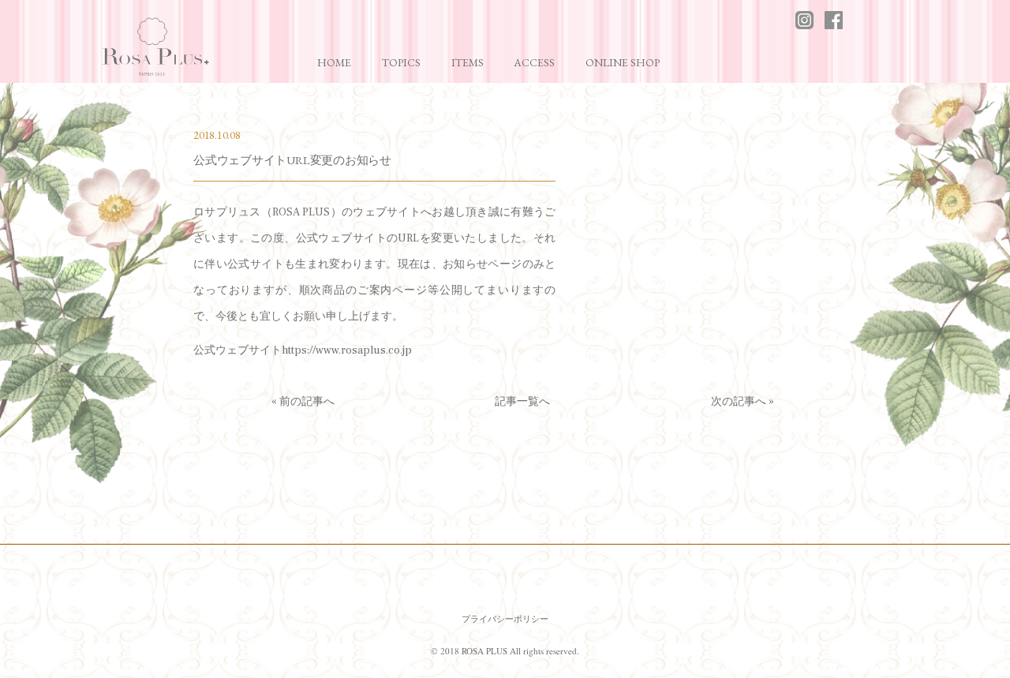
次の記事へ (738, 402)
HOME (334, 62)
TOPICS (401, 62)
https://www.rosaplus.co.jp (347, 350)
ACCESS (534, 62)
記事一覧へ (522, 402)
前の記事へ (307, 402)
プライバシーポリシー (505, 618)
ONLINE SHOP (622, 62)
